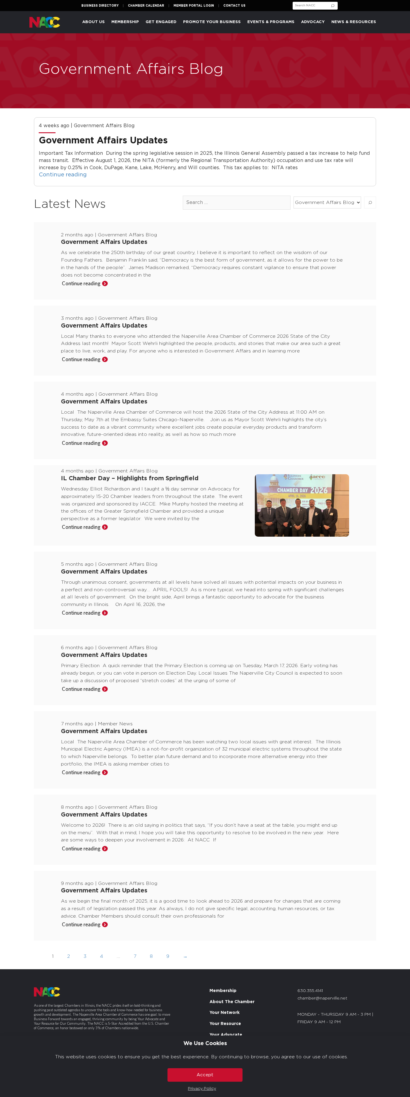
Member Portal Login (193, 5)
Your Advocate (226, 1035)
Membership (223, 991)
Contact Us (234, 5)
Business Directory (100, 5)
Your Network (225, 1013)
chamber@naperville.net (322, 998)
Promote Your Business (212, 22)
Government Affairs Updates (104, 140)
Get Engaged (161, 22)
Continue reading (63, 175)
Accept (205, 1075)
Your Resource (225, 1024)
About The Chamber (232, 1002)
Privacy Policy (202, 1089)
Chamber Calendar (146, 5)
